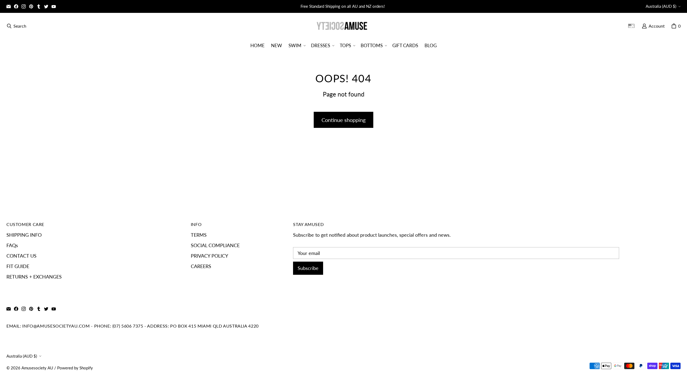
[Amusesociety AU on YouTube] (53, 6)
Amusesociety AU (37, 368)
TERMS (199, 235)
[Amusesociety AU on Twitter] (46, 6)
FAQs (12, 245)
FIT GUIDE (17, 266)
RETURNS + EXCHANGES (34, 277)
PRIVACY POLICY (209, 256)
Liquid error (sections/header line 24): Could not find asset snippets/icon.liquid (633, 26)
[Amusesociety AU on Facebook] (16, 6)
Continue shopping (343, 120)
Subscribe (308, 268)
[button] (296, 45)
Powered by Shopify (75, 368)
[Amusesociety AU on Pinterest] (31, 6)
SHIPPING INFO (24, 235)
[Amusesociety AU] (341, 26)
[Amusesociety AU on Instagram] (23, 6)
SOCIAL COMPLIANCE (215, 245)
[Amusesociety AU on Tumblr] (38, 6)
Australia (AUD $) (661, 6)
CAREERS (201, 266)
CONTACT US (21, 256)
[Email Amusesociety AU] (8, 6)
